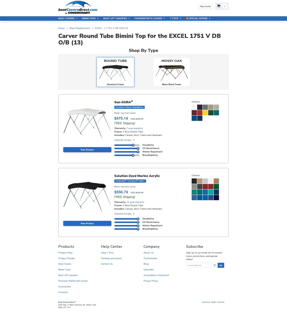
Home (61, 28)
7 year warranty (134, 128)
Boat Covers (64, 264)
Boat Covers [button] (66, 18)
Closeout (63, 292)
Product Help (65, 252)
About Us (149, 252)
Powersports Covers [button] (149, 18)
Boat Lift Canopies (68, 275)
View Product (87, 149)
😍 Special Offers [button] (197, 18)
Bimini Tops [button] (89, 18)
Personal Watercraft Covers (73, 281)
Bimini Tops (64, 269)
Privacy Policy (151, 281)
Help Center (205, 6)
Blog (146, 264)
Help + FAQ (107, 252)
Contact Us (107, 264)
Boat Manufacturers (79, 28)
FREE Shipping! (124, 123)
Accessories (64, 286)
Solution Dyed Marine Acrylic (137, 176)
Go (220, 265)
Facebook (206, 302)
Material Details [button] (123, 140)
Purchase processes (111, 258)
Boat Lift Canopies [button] (115, 18)
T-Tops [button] (174, 18)
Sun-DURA (123, 102)
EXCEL (98, 28)
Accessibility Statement (156, 275)
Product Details (66, 258)
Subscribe (149, 269)
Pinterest (220, 302)
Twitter (213, 302)
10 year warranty (135, 202)
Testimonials (150, 258)
